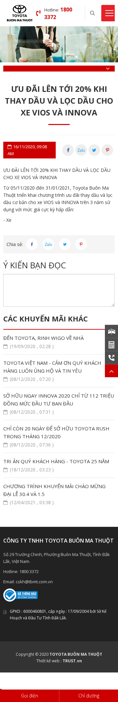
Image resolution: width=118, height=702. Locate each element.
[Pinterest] (107, 150)
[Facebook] (68, 150)
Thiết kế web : (49, 661)
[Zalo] (81, 150)
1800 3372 (29, 571)
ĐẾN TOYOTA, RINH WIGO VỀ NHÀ (43, 342)
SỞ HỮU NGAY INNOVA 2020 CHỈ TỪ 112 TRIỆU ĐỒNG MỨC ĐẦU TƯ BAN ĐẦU (58, 403)
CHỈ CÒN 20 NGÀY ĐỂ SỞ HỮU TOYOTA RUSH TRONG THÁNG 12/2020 (56, 436)
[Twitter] (94, 150)
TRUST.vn (72, 661)
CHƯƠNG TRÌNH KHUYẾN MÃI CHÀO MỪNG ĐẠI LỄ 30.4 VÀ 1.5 (54, 494)
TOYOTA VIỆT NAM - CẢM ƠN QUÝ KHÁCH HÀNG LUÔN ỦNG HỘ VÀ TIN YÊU (52, 371)
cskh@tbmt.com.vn (34, 582)
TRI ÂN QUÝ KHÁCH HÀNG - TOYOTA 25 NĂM (56, 465)
